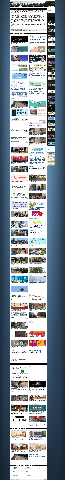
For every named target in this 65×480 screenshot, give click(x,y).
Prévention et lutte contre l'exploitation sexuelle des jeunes (51, 65)
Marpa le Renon (14, 471)
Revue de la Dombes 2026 (33, 116)
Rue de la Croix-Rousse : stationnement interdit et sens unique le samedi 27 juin (18, 89)
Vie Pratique (25, 6)
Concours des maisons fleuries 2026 (17, 71)
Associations (26, 469)
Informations (35, 404)
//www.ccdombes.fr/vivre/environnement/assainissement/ (23, 23)
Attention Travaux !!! (32, 181)
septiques (39, 30)
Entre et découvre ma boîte (16, 116)
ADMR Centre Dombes (32, 322)
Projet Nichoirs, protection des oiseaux (51, 127)
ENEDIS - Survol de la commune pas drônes (18, 61)
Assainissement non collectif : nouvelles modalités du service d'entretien (36, 350)
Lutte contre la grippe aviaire (16, 193)
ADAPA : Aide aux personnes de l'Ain (35, 346)
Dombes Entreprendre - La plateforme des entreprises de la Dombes (36, 163)
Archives (45, 6)
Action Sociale (38, 468)
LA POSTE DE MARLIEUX (15, 437)
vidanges (17, 30)
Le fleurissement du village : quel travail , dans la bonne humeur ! (36, 255)
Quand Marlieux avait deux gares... (35, 450)
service (33, 30)
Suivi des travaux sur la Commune (17, 107)
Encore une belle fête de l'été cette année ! (18, 401)
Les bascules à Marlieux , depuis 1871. (35, 437)
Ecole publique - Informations (28, 475)
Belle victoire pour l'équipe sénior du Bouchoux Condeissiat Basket (35, 422)
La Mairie (21, 6)
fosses (36, 30)
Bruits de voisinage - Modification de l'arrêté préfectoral (51, 138)
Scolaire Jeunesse (30, 6)
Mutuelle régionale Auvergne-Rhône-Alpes (19, 282)
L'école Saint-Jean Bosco (33, 454)
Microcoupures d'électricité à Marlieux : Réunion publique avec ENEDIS (36, 273)
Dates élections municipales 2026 (17, 236)
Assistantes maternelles (49, 33)
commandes (25, 30)
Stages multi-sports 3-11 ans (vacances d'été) (36, 411)
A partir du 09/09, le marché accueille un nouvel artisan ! (51, 16)
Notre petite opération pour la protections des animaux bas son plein (51, 82)
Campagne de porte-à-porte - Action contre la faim (51, 42)
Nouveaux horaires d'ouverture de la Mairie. (19, 328)
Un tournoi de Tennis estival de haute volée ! (51, 95)
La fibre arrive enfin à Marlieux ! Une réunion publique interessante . (19, 153)
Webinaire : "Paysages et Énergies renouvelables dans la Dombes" (34, 209)
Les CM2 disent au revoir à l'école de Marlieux (19, 411)
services (21, 30)
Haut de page (45, 479)
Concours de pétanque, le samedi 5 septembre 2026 (51, 28)
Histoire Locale (40, 6)
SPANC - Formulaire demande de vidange (18, 184)
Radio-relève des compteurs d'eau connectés (37, 227)
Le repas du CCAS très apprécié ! (34, 199)
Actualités (17, 366)
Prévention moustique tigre (34, 107)
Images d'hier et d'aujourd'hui (16, 450)
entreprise (29, 30)
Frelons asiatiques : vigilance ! (16, 295)
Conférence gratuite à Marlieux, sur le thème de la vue (51, 54)
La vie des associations (27, 468)
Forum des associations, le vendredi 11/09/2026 (51, 71)
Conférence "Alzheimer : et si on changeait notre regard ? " (51, 48)
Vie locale (17, 380)
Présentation (14, 468)
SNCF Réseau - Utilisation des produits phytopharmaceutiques (36, 218)
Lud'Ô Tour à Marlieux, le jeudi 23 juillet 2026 (51, 141)
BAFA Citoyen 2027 (32, 71)
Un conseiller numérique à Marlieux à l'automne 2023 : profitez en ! (18, 310)
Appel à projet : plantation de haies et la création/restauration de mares (36, 89)
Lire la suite (44, 78)
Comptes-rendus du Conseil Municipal (50, 122)
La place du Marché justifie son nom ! (35, 263)
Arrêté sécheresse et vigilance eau (17, 79)
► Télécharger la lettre (51, 150)
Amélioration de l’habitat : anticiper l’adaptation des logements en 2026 (35, 125)
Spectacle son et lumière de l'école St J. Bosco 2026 (51, 106)
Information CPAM (14, 118)
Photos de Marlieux (19, 443)
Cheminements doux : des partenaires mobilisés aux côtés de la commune (19, 374)
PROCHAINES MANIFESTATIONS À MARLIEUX (18, 422)
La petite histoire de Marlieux (21, 430)
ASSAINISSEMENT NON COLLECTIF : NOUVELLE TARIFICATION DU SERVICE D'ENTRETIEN (18, 313)
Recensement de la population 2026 (17, 181)
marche (14, 30)
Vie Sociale (35, 6)
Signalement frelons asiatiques (17, 227)
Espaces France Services (33, 295)
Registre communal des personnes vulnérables (51, 88)
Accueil (12, 6)
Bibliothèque (14, 476)
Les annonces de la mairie (16, 475)
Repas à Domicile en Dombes (34, 337)
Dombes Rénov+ (13, 254)
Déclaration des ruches (15, 208)
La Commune (16, 6)
